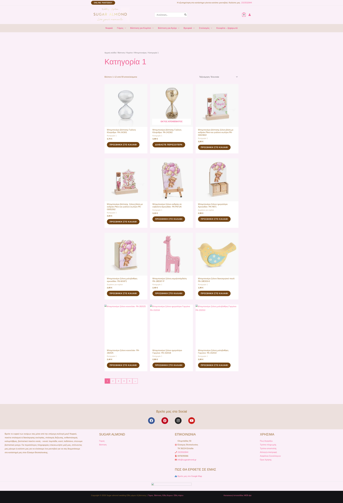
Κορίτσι (129, 53)
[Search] (185, 14)
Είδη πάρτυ (178, 495)
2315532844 (246, 2)
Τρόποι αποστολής (268, 448)
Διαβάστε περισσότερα (168, 145)
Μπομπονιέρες (140, 53)
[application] (124, 28)
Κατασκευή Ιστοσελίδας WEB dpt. (238, 495)
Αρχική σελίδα (110, 53)
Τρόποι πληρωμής (268, 445)
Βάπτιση (121, 53)
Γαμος (102, 441)
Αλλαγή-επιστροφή (268, 452)
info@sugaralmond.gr (187, 460)
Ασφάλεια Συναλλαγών (270, 456)
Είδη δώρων (167, 495)
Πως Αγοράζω (266, 441)
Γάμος (150, 495)
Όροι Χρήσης (266, 460)
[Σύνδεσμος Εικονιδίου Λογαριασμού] (249, 15)
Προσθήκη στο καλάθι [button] (123, 145)
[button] (103, 3)
